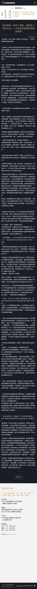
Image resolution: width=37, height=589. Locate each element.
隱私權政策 (19, 586)
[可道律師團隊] (35, 586)
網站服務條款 (29, 586)
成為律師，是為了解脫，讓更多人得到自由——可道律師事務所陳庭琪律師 (24, 14)
